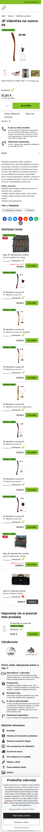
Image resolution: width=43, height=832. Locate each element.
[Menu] (38, 8)
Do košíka (26, 105)
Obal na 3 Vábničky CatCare (14, 591)
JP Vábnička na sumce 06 (13, 442)
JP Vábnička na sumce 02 (13, 292)
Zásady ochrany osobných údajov (21, 809)
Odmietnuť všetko (21, 822)
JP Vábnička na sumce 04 (13, 367)
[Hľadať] (27, 8)
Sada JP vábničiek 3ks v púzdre (16, 255)
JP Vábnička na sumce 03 (13, 329)
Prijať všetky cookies (21, 816)
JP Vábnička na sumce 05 (13, 404)
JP (10, 121)
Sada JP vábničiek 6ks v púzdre (16, 554)
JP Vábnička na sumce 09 (20, 623)
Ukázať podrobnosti (21, 828)
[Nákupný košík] (32, 8)
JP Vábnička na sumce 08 (13, 516)
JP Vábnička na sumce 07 (13, 479)
